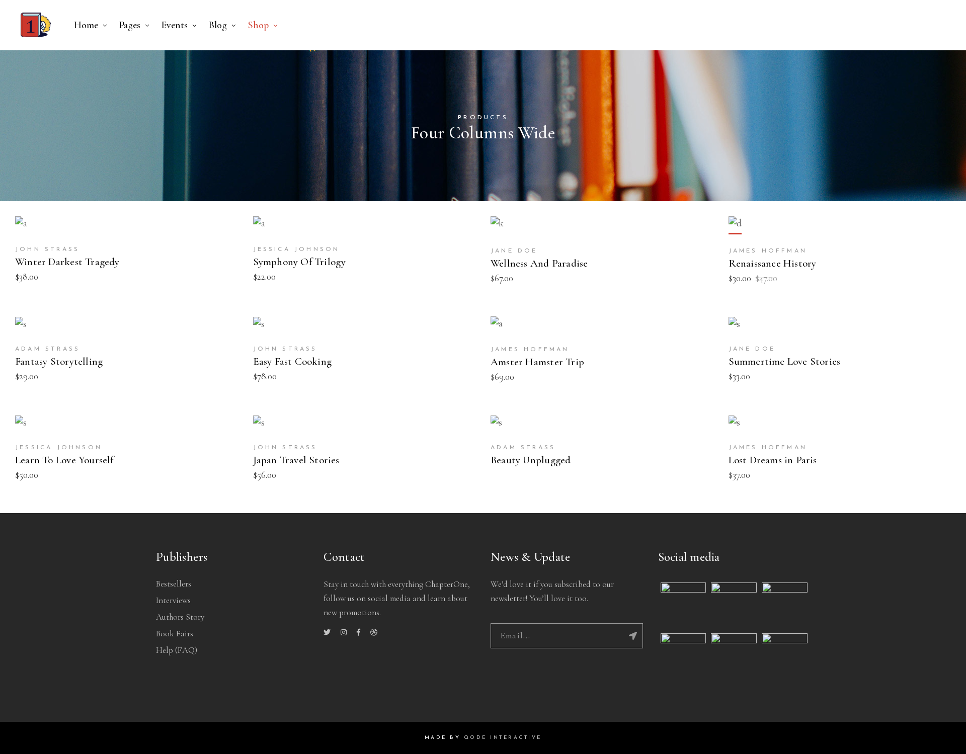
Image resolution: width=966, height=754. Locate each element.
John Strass (47, 249)
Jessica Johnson (296, 249)
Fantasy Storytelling (59, 361)
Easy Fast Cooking (292, 361)
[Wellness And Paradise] (497, 225)
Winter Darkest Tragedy (67, 262)
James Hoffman (768, 251)
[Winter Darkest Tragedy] (21, 224)
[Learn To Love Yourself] (21, 423)
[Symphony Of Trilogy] (259, 224)
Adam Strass (47, 349)
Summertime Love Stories (785, 361)
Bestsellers (173, 583)
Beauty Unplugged (531, 460)
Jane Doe (514, 251)
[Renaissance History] (735, 225)
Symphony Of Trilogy (299, 262)
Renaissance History (773, 263)
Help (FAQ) (176, 650)
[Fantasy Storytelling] (21, 324)
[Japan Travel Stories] (259, 423)
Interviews (173, 600)
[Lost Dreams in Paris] (734, 423)
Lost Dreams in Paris (773, 460)
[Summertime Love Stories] (734, 324)
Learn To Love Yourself (64, 460)
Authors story (180, 617)
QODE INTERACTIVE (503, 737)
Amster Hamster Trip (537, 362)
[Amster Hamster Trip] (497, 324)
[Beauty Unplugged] (496, 423)
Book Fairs (174, 633)
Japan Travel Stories (296, 460)
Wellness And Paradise (539, 263)
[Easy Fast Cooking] (259, 324)
